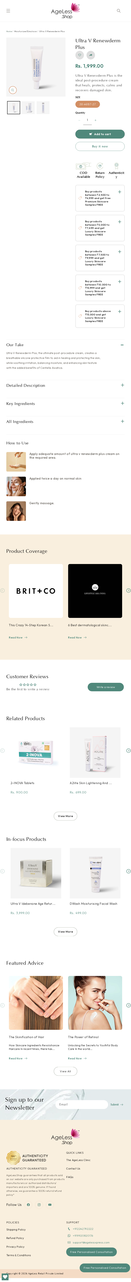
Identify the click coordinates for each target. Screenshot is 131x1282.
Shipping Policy (16, 1229)
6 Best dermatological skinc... (90, 625)
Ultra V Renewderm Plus (52, 31)
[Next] (128, 590)
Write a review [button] (106, 687)
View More (65, 816)
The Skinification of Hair (26, 1037)
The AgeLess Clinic (78, 1160)
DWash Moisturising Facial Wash (93, 904)
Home (9, 31)
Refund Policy (15, 1238)
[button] (8, 11)
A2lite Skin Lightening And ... (91, 783)
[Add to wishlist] (79, 55)
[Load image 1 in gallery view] (13, 107)
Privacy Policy (15, 1246)
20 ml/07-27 (87, 104)
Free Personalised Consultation (105, 1267)
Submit (115, 1104)
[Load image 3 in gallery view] (43, 107)
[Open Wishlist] (5, 1277)
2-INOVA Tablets (22, 783)
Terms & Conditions (18, 1255)
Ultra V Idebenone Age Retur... (33, 904)
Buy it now (100, 146)
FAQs (70, 1177)
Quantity (80, 112)
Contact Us (73, 1168)
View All (65, 1071)
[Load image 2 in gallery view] (28, 107)
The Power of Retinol (83, 1037)
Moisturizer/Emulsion (25, 31)
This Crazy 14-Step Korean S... (31, 625)
